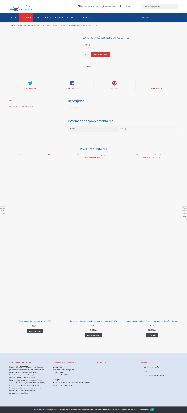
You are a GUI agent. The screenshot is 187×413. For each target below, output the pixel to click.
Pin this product (114, 88)
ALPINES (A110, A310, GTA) (26, 25)
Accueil (13, 25)
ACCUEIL (14, 17)
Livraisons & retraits (151, 367)
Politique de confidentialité (154, 375)
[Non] (184, 410)
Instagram (129, 6)
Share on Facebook (72, 88)
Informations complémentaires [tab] (21, 107)
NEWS (36, 17)
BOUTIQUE (25, 17)
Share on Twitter (30, 88)
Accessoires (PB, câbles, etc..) (56, 25)
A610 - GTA (40, 25)
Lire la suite (152, 335)
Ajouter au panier (101, 54)
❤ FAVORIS (59, 17)
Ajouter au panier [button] (35, 331)
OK (152, 410)
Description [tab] (13, 100)
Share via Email (156, 88)
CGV (145, 371)
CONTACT (84, 17)
